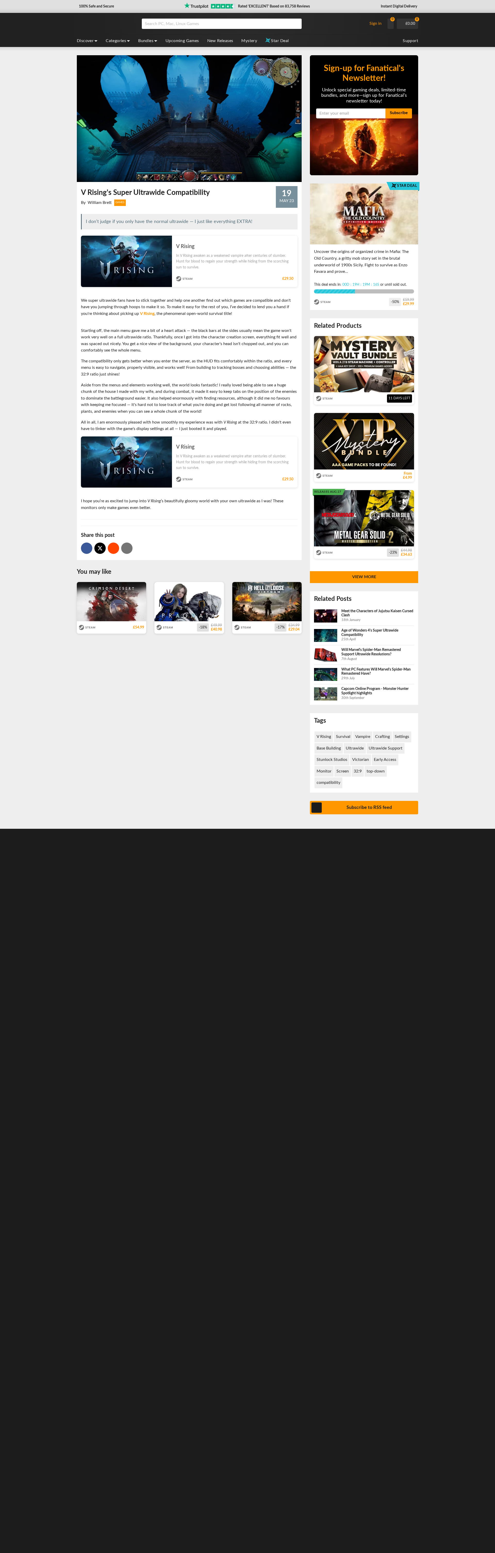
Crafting (382, 737)
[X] (100, 548)
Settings (402, 737)
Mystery (249, 41)
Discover (85, 41)
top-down (376, 771)
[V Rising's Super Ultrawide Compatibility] (113, 548)
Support (410, 41)
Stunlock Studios (332, 760)
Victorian (360, 760)
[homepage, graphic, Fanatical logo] (105, 23)
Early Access (385, 760)
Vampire (362, 737)
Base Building (329, 748)
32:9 (358, 771)
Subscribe (399, 113)
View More (364, 577)
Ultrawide (355, 748)
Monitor (324, 771)
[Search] (296, 24)
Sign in (375, 23)
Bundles (145, 41)
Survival (343, 737)
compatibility (328, 783)
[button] (96, 6)
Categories (116, 41)
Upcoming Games (182, 41)
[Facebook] (86, 548)
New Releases (220, 41)
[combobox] (253, 24)
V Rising (147, 314)
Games (120, 202)
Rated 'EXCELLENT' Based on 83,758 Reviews (274, 6)
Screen (342, 771)
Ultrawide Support (385, 748)
